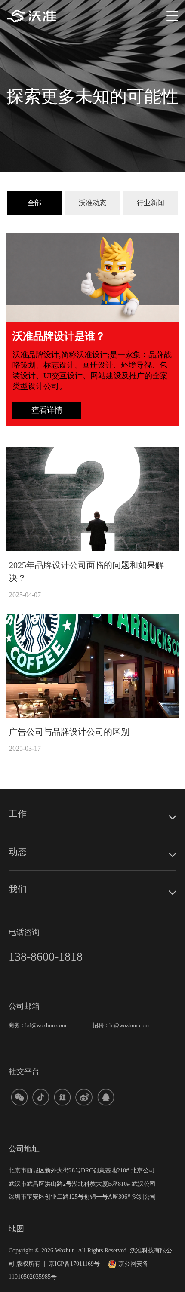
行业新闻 (150, 202)
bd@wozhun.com (45, 1025)
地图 (16, 1228)
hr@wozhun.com (129, 1025)
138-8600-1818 (46, 956)
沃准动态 (92, 202)
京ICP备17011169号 (74, 1263)
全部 (34, 202)
